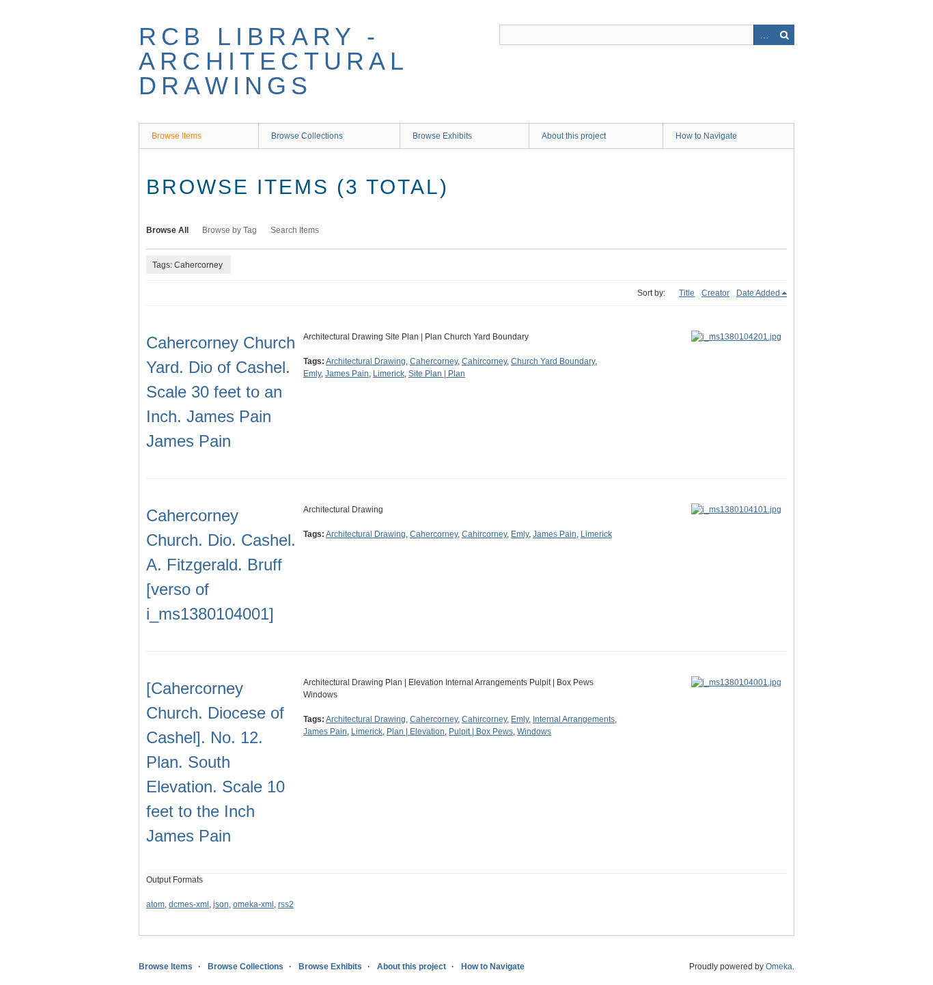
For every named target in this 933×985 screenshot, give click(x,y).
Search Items (294, 230)
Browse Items (176, 136)
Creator (715, 293)
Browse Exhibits (442, 136)
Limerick (388, 373)
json (221, 904)
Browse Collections (307, 136)
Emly (312, 373)
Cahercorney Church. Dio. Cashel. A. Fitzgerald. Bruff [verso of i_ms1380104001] (221, 564)
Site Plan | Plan (436, 373)
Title (687, 293)
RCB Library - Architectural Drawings (273, 61)
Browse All (167, 230)
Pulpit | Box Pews (481, 731)
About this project (574, 136)
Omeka (779, 966)
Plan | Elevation (416, 731)
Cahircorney (484, 361)
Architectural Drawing (366, 361)
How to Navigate (706, 136)
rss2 (286, 904)
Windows (534, 731)
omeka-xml (253, 904)
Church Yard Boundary (553, 361)
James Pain (347, 373)
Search (784, 35)
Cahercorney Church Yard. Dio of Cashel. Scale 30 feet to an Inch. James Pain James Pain (220, 391)
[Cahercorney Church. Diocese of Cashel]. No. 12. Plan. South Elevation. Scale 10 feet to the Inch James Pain (215, 762)
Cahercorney (434, 361)
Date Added (758, 293)
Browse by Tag (229, 230)
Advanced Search (763, 35)
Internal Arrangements (574, 719)
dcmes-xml (189, 904)
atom (155, 904)
